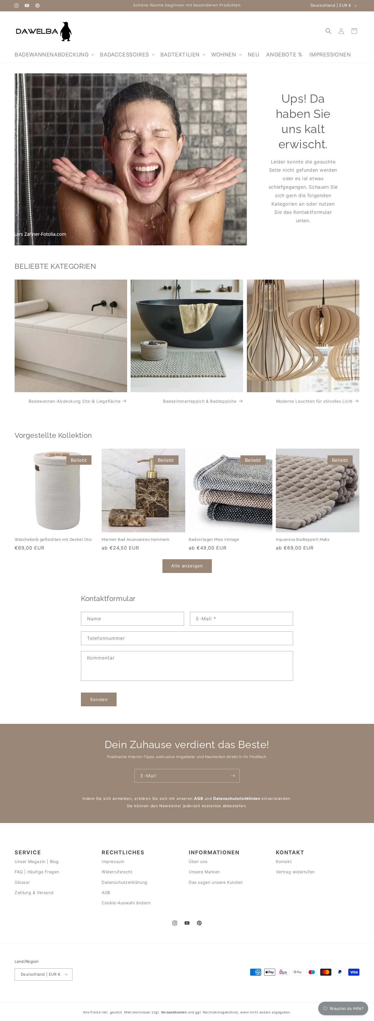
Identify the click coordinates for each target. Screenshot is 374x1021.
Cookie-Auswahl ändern (126, 902)
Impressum (113, 861)
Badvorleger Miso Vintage (214, 539)
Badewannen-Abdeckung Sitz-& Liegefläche (74, 401)
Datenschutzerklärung (125, 882)
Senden (99, 699)
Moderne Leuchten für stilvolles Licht (314, 401)
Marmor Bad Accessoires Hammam (135, 539)
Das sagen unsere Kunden (216, 882)
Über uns (198, 861)
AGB (198, 798)
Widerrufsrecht (117, 872)
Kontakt (284, 861)
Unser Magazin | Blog (37, 861)
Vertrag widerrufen (295, 872)
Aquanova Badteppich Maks (302, 539)
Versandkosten (174, 1012)
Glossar (22, 882)
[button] (53, 54)
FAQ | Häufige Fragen (37, 872)
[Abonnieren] (232, 776)
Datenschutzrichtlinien (236, 798)
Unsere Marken (204, 872)
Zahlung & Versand (34, 892)
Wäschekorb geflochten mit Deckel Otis (53, 539)
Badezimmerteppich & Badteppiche (200, 401)
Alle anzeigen (187, 566)
